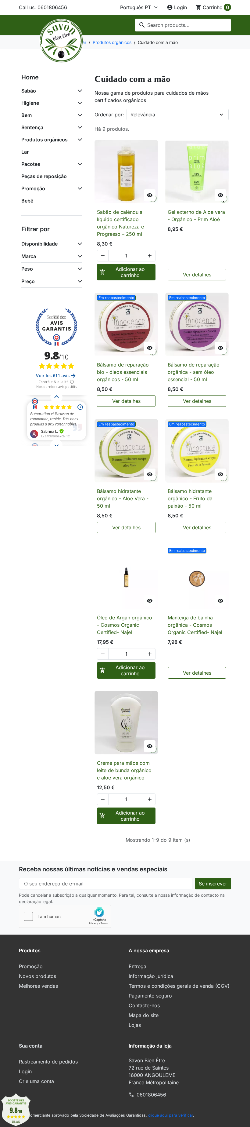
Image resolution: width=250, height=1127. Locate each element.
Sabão (28, 91)
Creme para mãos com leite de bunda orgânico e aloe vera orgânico (124, 770)
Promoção (33, 188)
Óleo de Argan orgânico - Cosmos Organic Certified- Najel (124, 625)
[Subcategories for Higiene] (78, 103)
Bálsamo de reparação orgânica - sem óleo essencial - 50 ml (194, 372)
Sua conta (30, 1046)
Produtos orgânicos (44, 140)
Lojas (135, 1025)
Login (25, 1071)
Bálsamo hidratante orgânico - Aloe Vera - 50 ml (122, 498)
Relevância (142, 114)
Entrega (137, 966)
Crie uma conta (36, 1081)
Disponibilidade (39, 244)
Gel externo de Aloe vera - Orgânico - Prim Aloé (196, 215)
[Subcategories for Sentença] (78, 127)
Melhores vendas (38, 986)
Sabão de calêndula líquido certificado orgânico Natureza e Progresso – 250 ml (120, 223)
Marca (28, 256)
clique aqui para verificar (170, 1115)
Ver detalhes (197, 275)
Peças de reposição (44, 176)
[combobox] (183, 25)
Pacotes (30, 164)
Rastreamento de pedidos (48, 1062)
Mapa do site (144, 1015)
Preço (28, 281)
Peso (27, 269)
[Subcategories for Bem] (78, 115)
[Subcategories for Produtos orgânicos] (78, 139)
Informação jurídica (151, 976)
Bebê (27, 201)
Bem (26, 115)
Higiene (30, 103)
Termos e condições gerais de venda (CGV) (179, 986)
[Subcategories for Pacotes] (78, 164)
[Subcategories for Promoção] (78, 188)
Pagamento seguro (150, 996)
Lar (25, 152)
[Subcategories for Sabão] (78, 91)
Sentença (32, 127)
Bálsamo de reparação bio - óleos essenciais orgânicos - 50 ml (123, 372)
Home (30, 77)
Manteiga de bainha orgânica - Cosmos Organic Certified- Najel (195, 625)
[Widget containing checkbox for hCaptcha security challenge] (65, 916)
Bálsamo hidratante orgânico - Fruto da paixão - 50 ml (190, 498)
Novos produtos (37, 976)
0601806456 (151, 1095)
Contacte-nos (144, 1005)
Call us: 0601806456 (43, 7)
